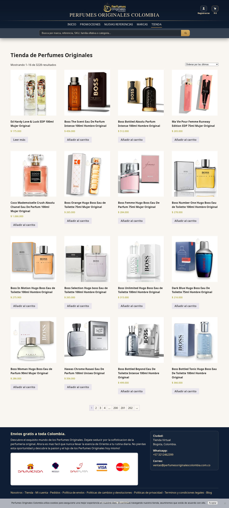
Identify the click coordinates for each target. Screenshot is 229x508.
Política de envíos (73, 492)
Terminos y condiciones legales (184, 492)
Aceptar (212, 503)
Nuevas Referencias (118, 24)
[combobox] (110, 33)
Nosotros (16, 492)
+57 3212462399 (163, 454)
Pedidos (55, 492)
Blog (209, 492)
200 (115, 408)
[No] (224, 503)
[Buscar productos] (185, 33)
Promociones (90, 24)
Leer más (19, 140)
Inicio (72, 24)
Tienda (156, 24)
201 (123, 408)
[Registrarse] (203, 8)
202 (130, 408)
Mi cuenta (41, 492)
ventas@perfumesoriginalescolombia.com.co (181, 465)
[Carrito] (215, 8)
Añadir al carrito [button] (78, 140)
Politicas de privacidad (148, 492)
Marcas (142, 24)
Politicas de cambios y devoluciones (109, 492)
